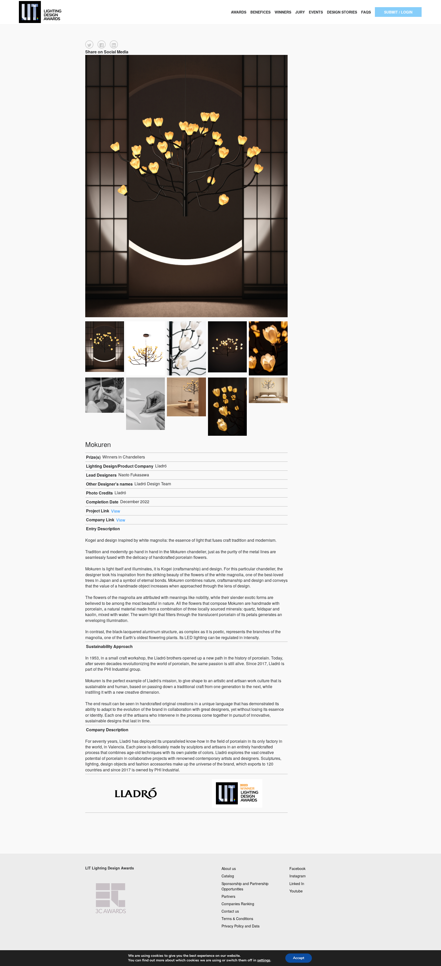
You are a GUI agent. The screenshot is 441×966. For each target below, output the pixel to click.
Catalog (228, 875)
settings (263, 960)
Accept (298, 958)
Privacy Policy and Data (241, 925)
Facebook (297, 868)
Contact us (230, 911)
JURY (300, 12)
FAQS (366, 12)
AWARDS (238, 12)
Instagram (297, 875)
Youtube (296, 890)
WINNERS (283, 12)
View (115, 511)
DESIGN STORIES (342, 12)
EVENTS (316, 12)
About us (229, 868)
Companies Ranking (238, 903)
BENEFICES (260, 12)
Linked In (296, 883)
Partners (228, 896)
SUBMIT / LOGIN (398, 12)
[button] (89, 44)
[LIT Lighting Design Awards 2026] (57, 12)
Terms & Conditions (237, 918)
